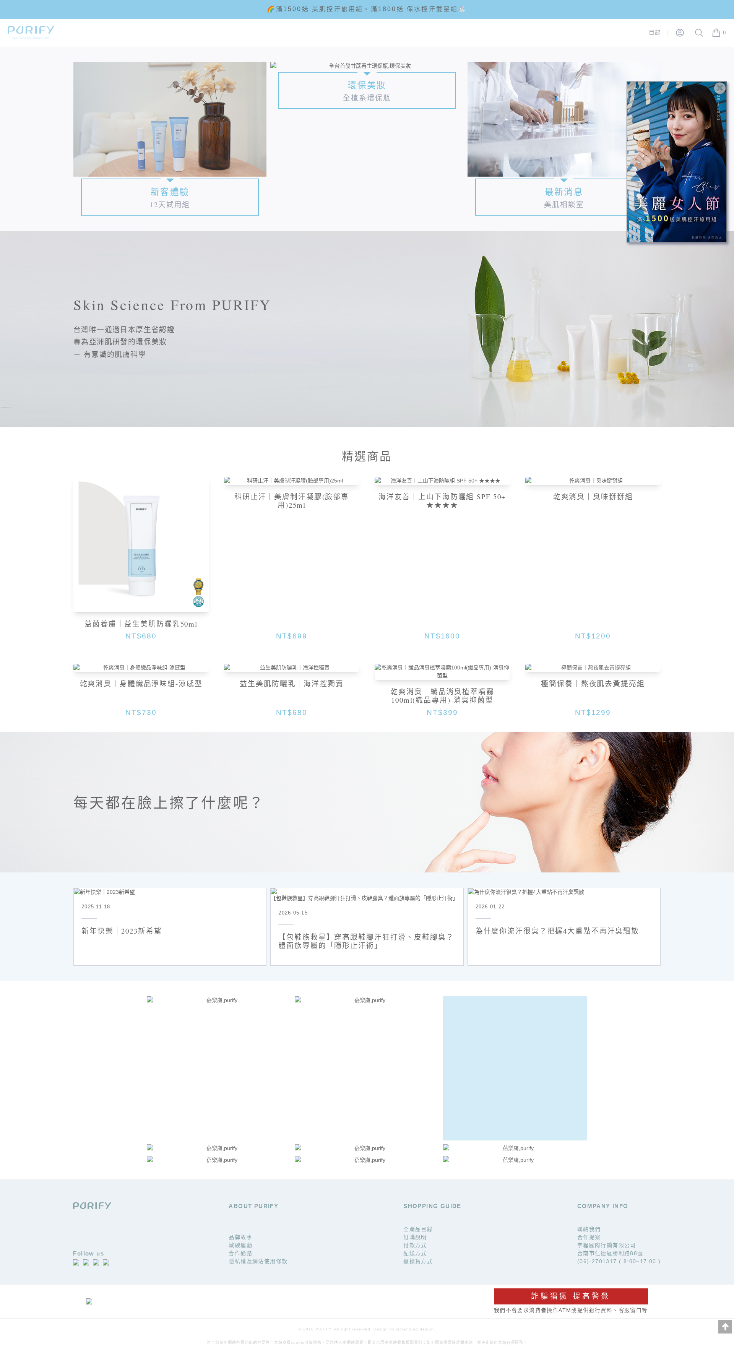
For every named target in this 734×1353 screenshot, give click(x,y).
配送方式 (415, 1253)
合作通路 (240, 1253)
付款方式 (415, 1245)
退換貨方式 (418, 1261)
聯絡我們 (589, 1229)
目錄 (655, 32)
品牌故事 (240, 1237)
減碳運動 (240, 1245)
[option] (367, 9)
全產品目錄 (418, 1229)
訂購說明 (415, 1237)
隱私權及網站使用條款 (258, 1261)
